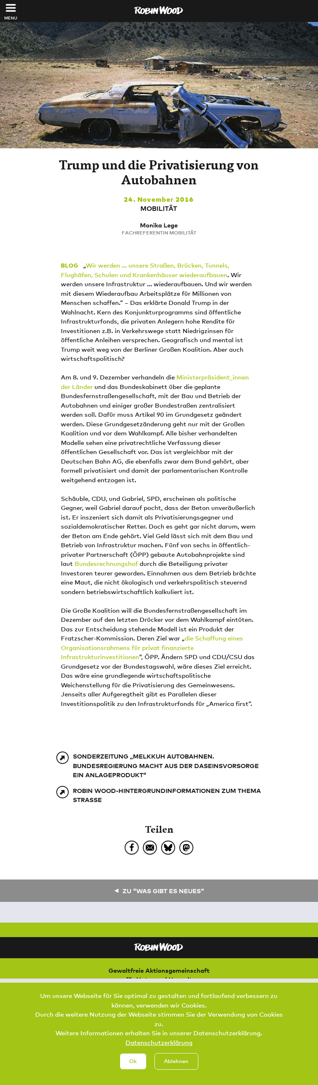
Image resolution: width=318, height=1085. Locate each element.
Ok (133, 1061)
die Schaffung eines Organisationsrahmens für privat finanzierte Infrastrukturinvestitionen (152, 647)
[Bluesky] (168, 848)
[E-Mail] (150, 848)
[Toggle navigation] (11, 8)
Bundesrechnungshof (106, 563)
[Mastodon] (186, 848)
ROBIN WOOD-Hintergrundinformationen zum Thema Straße (167, 795)
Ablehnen (176, 1061)
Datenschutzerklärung (159, 1042)
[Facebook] (132, 848)
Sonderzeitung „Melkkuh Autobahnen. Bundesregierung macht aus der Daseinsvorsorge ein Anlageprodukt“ (166, 765)
